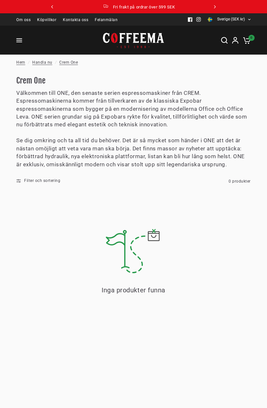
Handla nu (42, 62)
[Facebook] (190, 19)
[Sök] (224, 40)
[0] (246, 40)
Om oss (23, 20)
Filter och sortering (42, 180)
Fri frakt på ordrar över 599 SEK (139, 7)
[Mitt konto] (235, 40)
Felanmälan (106, 20)
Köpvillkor (46, 20)
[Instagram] (198, 19)
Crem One (68, 62)
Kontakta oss (75, 20)
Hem (20, 62)
